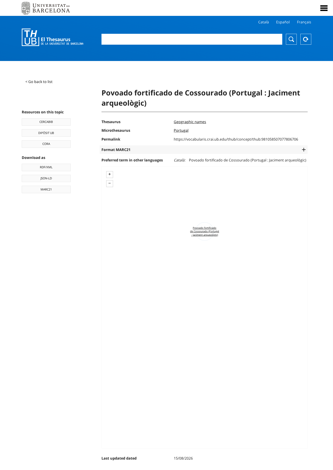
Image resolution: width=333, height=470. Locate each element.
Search (291, 39)
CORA (46, 144)
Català (263, 21)
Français (304, 21)
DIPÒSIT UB (46, 133)
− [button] (109, 183)
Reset (305, 39)
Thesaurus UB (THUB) (52, 37)
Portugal (181, 130)
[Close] (324, 8)
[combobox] (191, 39)
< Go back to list (39, 81)
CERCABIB (46, 122)
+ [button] (109, 174)
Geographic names (190, 121)
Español (283, 21)
